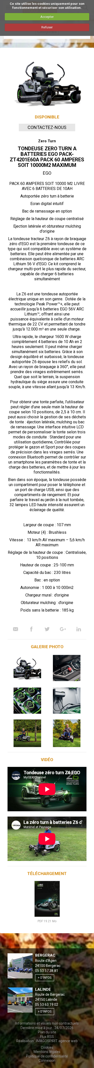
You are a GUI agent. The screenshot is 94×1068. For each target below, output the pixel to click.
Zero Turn (47, 141)
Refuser (47, 27)
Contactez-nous (47, 127)
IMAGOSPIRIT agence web (57, 1041)
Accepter (47, 17)
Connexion (47, 1060)
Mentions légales (47, 1052)
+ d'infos (44, 977)
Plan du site (47, 1032)
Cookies (47, 1047)
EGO (47, 173)
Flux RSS (47, 1037)
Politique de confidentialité (47, 1056)
